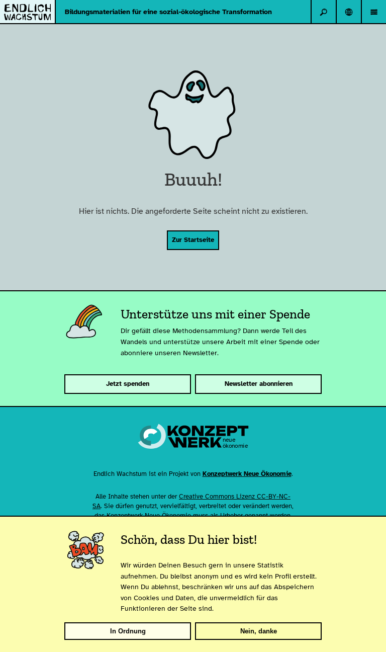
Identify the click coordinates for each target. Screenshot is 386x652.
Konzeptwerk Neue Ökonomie (247, 474)
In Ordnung (128, 631)
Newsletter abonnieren (259, 384)
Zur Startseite (193, 240)
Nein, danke (258, 631)
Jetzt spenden (127, 384)
